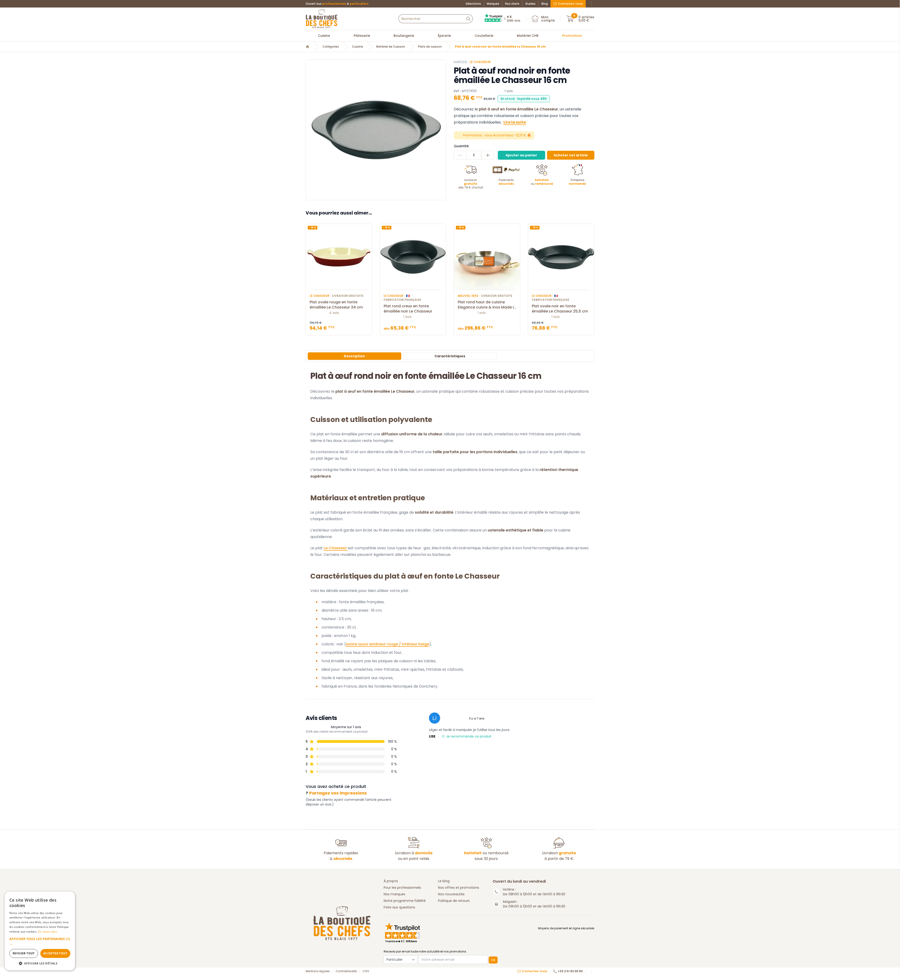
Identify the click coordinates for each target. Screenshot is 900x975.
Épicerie (444, 35)
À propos (391, 881)
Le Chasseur (336, 548)
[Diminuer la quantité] (460, 155)
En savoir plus (47, 932)
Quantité (461, 146)
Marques (493, 4)
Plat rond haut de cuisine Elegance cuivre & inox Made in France (487, 305)
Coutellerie (484, 35)
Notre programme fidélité (405, 900)
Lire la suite (514, 122)
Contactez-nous (570, 4)
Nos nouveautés (451, 894)
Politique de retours (454, 900)
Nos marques (394, 894)
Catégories (330, 47)
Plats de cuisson (430, 47)
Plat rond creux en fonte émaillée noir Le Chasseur (408, 309)
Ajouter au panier (521, 155)
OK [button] (493, 960)
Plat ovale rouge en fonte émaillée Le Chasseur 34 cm (336, 305)
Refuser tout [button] (24, 953)
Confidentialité (346, 971)
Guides (530, 4)
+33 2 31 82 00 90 (570, 971)
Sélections (473, 4)
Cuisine (324, 35)
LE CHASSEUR (480, 62)
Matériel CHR (528, 35)
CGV (366, 971)
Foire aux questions (399, 907)
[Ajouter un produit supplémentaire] (487, 155)
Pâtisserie (362, 35)
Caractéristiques (450, 356)
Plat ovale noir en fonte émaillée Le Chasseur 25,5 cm (560, 309)
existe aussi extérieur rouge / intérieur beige (387, 644)
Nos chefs (512, 4)
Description (354, 356)
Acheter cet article (571, 155)
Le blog (444, 881)
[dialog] (40, 931)
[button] (39, 941)
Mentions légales (318, 971)
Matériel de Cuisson (390, 47)
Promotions (572, 35)
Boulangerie (404, 35)
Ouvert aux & (337, 4)
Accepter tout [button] (55, 953)
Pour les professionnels (402, 887)
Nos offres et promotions (458, 887)
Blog (544, 4)
